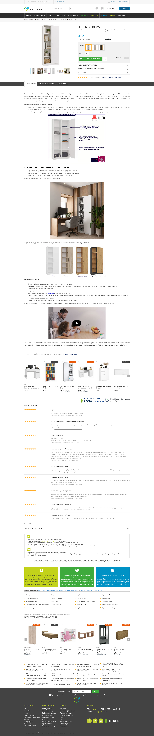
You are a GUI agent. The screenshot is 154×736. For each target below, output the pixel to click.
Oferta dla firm (29, 719)
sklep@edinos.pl (59, 2)
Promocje (94, 15)
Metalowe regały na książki (33, 608)
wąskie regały (42, 590)
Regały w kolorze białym (109, 608)
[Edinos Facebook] (89, 721)
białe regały (50, 293)
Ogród (50, 15)
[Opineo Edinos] (112, 721)
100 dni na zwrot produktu (87, 65)
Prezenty (121, 15)
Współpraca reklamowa (32, 717)
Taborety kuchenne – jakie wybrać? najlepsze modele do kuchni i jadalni (36, 674)
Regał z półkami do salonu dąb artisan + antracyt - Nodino (68, 415)
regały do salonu (85, 590)
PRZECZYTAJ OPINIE (108, 77)
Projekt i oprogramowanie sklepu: (65, 733)
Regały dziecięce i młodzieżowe (85, 601)
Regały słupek (106, 595)
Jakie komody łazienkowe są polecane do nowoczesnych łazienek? (62, 679)
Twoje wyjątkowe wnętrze (48, 541)
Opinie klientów (47, 724)
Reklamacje (64, 724)
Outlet (112, 15)
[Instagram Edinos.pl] (95, 721)
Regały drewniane (81, 604)
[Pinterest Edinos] (101, 721)
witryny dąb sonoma (96, 590)
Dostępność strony (48, 726)
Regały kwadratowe (31, 601)
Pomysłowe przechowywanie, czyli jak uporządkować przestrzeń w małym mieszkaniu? (113, 665)
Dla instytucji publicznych (28, 722)
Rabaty (62, 717)
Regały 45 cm (55, 601)
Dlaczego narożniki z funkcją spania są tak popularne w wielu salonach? (37, 684)
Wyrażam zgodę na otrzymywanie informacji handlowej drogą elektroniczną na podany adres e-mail (78, 695)
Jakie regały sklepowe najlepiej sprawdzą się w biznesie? (35, 670)
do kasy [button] (124, 8)
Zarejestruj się (123, 2)
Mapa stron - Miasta (66, 721)
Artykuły (63, 709)
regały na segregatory (73, 590)
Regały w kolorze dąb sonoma (85, 595)
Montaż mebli (82, 72)
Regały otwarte (106, 598)
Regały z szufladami (107, 601)
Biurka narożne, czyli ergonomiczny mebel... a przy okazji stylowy (112, 670)
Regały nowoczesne (57, 595)
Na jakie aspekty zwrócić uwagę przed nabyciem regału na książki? (37, 665)
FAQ (61, 719)
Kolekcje (104, 15)
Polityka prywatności (49, 713)
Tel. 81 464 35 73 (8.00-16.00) (45, 2)
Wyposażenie (73, 15)
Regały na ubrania (56, 604)
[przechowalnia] (97, 8)
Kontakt (33, 2)
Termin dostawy (47, 711)
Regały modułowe (56, 608)
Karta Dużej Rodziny (49, 721)
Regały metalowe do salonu (110, 604)
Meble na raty (46, 719)
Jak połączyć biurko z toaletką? (60, 684)
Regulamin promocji (66, 715)
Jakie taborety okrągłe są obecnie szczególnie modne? (86, 684)
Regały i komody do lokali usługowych (37, 604)
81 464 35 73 (95, 709)
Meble (28, 15)
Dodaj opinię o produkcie (33, 528)
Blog (26, 709)
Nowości (84, 15)
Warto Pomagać (29, 715)
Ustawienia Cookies (48, 715)
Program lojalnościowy (67, 711)
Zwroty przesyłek (48, 717)
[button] (70, 8)
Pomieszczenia (39, 15)
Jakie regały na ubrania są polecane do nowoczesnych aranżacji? (87, 665)
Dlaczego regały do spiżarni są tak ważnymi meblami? (36, 679)
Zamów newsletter (63, 691)
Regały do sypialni (56, 598)
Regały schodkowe (31, 595)
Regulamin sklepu (66, 713)
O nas (27, 2)
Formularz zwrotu (30, 725)
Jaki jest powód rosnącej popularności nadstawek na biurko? (87, 670)
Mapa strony (64, 726)
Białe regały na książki (82, 598)
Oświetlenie (60, 15)
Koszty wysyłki (47, 709)
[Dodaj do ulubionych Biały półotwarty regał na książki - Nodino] (105, 59)
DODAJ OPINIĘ (118, 77)
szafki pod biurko (52, 590)
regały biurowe (61, 590)
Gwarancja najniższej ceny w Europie (91, 69)
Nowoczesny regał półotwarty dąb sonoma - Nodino (67, 442)
